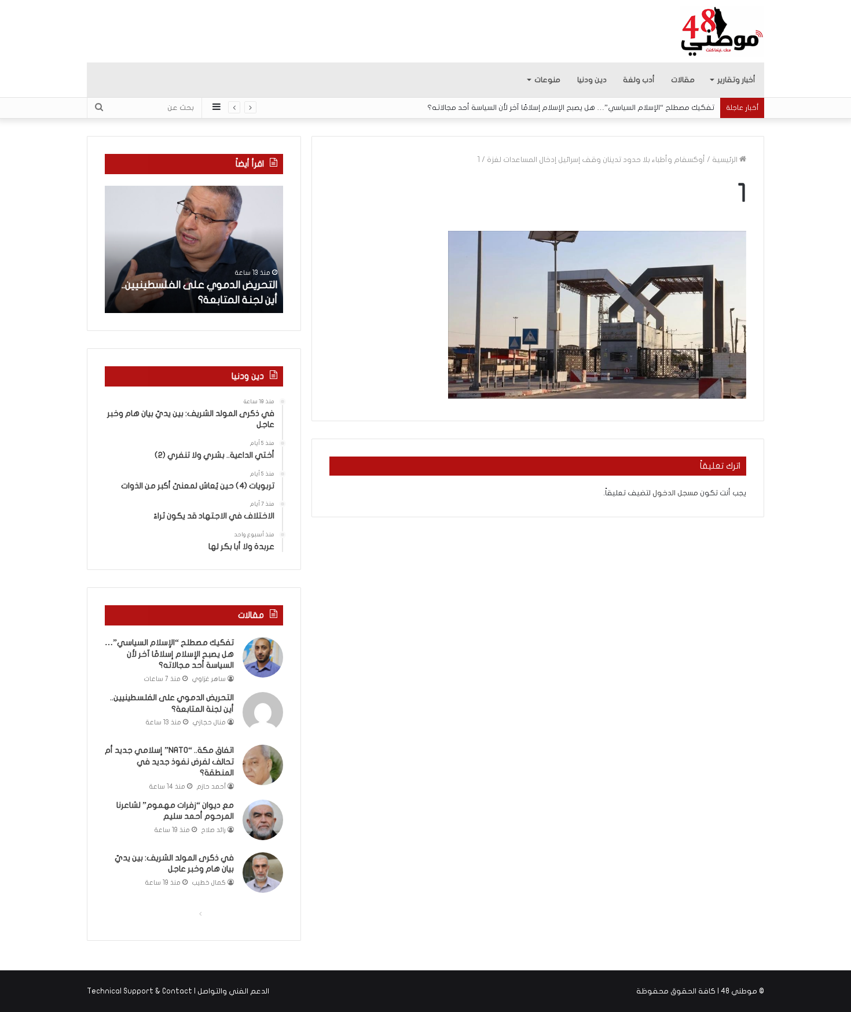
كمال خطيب (209, 882)
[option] (194, 249)
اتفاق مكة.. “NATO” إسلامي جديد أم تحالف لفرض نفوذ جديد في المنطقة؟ (169, 761)
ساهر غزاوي (209, 679)
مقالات (683, 80)
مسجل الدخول (675, 493)
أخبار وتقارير (736, 80)
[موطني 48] (722, 31)
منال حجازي (209, 722)
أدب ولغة (639, 80)
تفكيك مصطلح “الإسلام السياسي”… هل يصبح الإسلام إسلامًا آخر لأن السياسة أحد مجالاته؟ (570, 108)
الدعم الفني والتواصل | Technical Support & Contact (178, 991)
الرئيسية (725, 160)
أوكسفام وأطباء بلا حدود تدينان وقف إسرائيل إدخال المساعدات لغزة (596, 160)
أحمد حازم (211, 786)
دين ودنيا (592, 80)
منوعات (547, 80)
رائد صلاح (213, 830)
